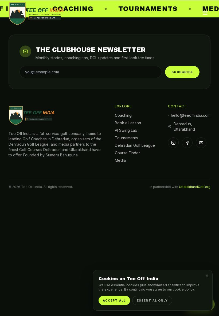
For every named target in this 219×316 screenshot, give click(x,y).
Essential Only (152, 300)
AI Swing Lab (126, 130)
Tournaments (126, 138)
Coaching (123, 115)
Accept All (114, 300)
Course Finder (127, 153)
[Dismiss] (207, 275)
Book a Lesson (128, 123)
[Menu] (205, 12)
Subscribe (182, 72)
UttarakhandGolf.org (194, 187)
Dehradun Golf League (135, 145)
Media (120, 160)
